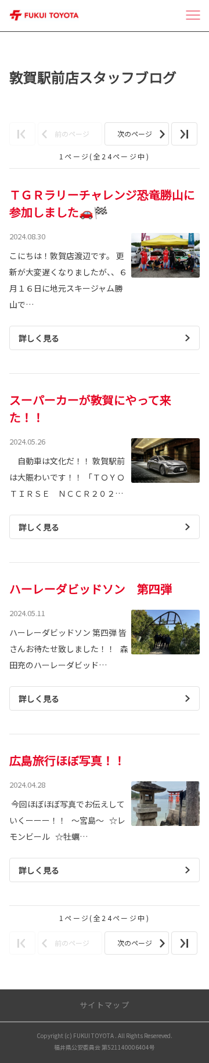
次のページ (134, 134)
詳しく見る (39, 338)
